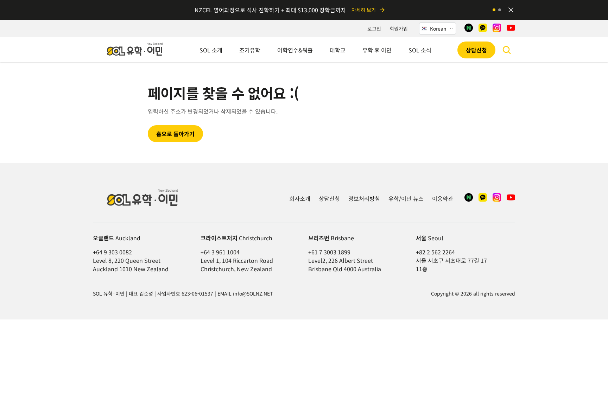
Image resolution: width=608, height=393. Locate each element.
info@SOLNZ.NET (253, 293)
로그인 (374, 28)
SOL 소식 (419, 50)
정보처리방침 (364, 198)
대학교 (338, 50)
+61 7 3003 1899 (329, 252)
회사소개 (299, 198)
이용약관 (442, 198)
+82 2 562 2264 (435, 252)
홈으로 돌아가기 (175, 133)
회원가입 (399, 28)
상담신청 (476, 50)
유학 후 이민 (377, 50)
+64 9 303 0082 (112, 252)
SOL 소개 (211, 50)
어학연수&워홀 (295, 50)
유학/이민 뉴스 (406, 198)
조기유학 (249, 50)
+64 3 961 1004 (220, 252)
